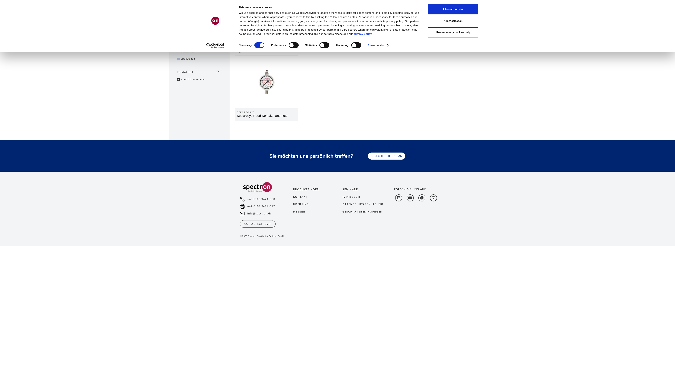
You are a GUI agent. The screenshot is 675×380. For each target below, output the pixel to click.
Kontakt (300, 196)
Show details (376, 45)
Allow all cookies (453, 9)
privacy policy (362, 33)
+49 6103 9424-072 (261, 206)
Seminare (350, 189)
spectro (188, 59)
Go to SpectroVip (257, 224)
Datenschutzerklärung (362, 204)
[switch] (294, 45)
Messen (299, 211)
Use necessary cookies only (453, 32)
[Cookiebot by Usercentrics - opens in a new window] (215, 45)
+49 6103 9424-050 (261, 199)
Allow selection (453, 20)
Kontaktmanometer (193, 79)
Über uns (301, 204)
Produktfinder (306, 189)
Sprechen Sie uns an (386, 156)
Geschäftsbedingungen (362, 211)
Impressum (351, 196)
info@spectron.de (259, 213)
